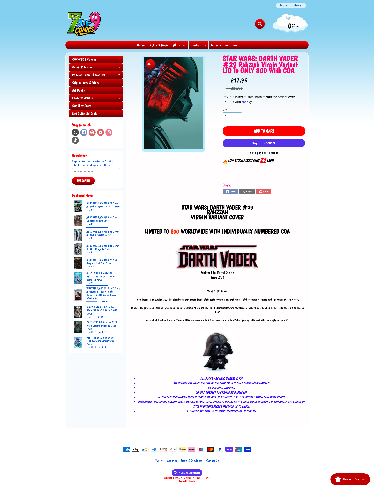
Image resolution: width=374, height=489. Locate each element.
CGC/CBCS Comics (84, 59)
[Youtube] (100, 132)
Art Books (78, 90)
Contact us (198, 45)
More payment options (264, 153)
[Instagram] (108, 132)
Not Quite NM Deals (84, 113)
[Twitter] (75, 132)
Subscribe (83, 181)
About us (179, 45)
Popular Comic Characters (97, 76)
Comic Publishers (97, 68)
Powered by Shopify (187, 481)
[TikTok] (75, 140)
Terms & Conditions (224, 45)
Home (141, 45)
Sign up (298, 5)
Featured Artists (97, 99)
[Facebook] (83, 132)
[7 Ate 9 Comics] (83, 24)
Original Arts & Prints (85, 82)
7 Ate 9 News (158, 45)
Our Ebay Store (81, 106)
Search (159, 460)
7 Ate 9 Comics (185, 477)
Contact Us (212, 460)
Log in (283, 5)
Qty (225, 110)
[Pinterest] (92, 132)
